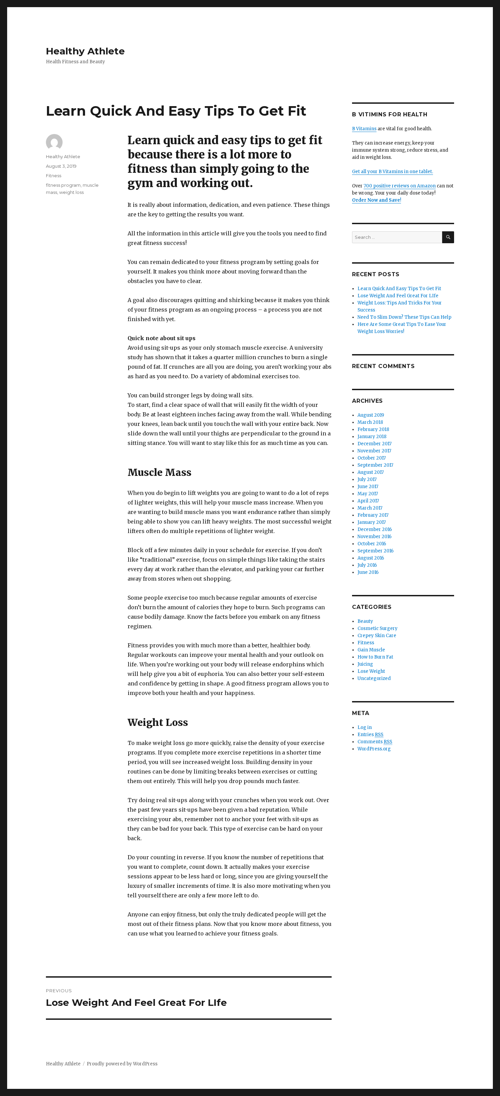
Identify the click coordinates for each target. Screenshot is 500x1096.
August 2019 (370, 415)
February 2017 (372, 515)
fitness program (63, 185)
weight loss (71, 192)
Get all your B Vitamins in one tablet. (392, 172)
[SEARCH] (448, 237)
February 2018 (373, 429)
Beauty (365, 621)
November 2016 (374, 536)
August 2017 (370, 472)
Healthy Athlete (85, 51)
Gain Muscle (371, 650)
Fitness (53, 175)
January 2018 (371, 436)
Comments (374, 742)
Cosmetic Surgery (377, 628)
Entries (370, 734)
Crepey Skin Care (376, 635)
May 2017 (367, 494)
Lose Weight (371, 671)
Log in (364, 727)
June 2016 (368, 572)
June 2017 (367, 486)
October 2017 (371, 458)
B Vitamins (364, 129)
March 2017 (369, 508)
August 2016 (370, 558)
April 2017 (368, 501)
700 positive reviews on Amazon (400, 186)
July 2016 (367, 565)
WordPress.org (374, 749)
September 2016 (375, 551)
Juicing (365, 664)
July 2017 (367, 479)
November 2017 (374, 451)
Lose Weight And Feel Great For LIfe (397, 296)
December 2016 (374, 529)
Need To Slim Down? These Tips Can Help (404, 317)
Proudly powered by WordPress (122, 1064)
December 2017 (374, 444)
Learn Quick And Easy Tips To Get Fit (399, 289)
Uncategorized (374, 678)
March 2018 (370, 422)
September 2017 (375, 465)
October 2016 (371, 544)
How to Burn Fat (375, 657)
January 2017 (371, 522)
